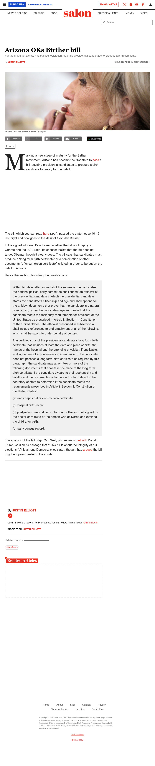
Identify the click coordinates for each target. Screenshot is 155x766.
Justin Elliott (16, 62)
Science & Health (108, 13)
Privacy (102, 705)
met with (81, 440)
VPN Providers (77, 735)
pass (96, 160)
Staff (72, 705)
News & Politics (17, 13)
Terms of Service (60, 710)
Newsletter (108, 4)
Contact (86, 705)
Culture (39, 13)
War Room (12, 547)
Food (54, 13)
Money (130, 13)
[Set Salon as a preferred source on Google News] (94, 139)
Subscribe (17, 4)
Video (144, 13)
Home (46, 705)
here (46, 233)
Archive (80, 710)
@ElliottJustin (90, 523)
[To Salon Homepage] (77, 12)
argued (87, 449)
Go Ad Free (98, 710)
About (59, 705)
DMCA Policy (77, 740)
